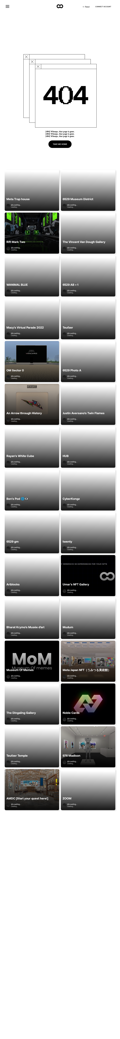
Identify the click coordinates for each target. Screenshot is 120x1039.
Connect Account (103, 6)
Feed (87, 6)
